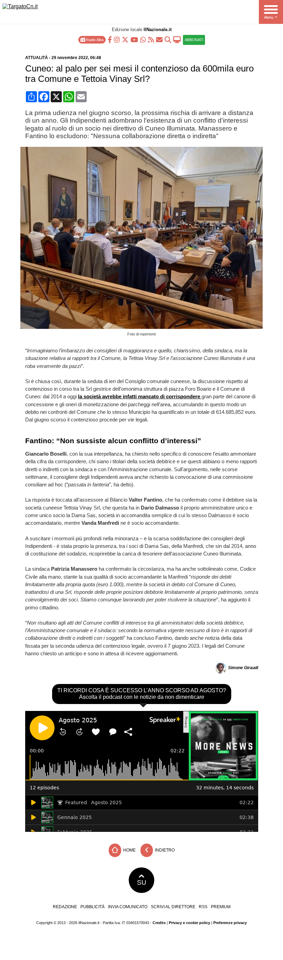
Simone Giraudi (243, 667)
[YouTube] (134, 39)
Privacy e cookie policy (189, 923)
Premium (221, 906)
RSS (203, 906)
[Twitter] (125, 39)
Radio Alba (94, 40)
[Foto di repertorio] (144, 327)
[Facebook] (110, 39)
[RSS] (151, 39)
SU (141, 882)
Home (129, 850)
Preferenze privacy (230, 923)
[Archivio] (168, 39)
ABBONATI (194, 40)
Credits (159, 923)
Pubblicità (92, 906)
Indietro (164, 850)
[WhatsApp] (143, 39)
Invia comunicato (127, 906)
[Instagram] (117, 39)
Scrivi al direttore (173, 906)
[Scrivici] (159, 39)
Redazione (65, 906)
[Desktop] (177, 39)
